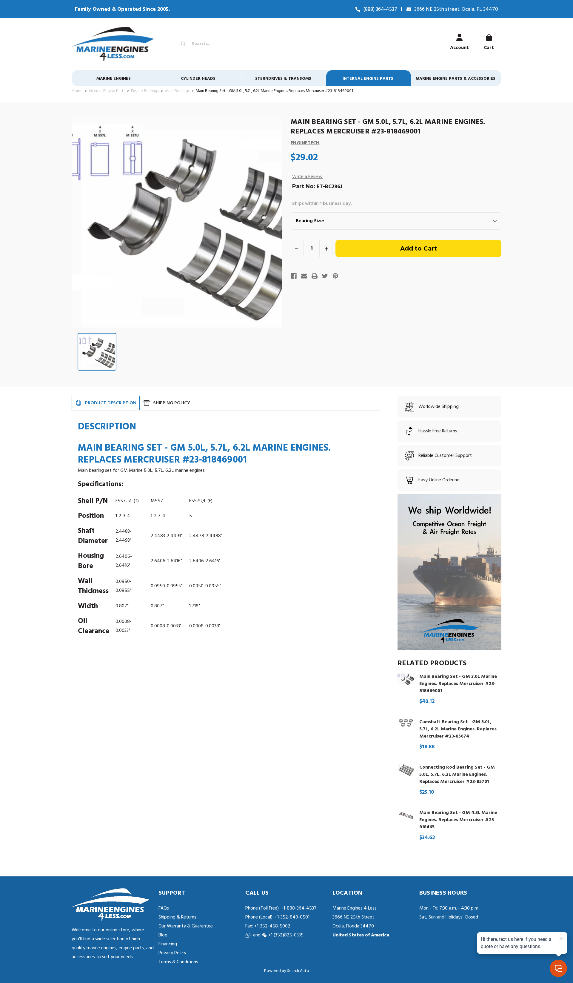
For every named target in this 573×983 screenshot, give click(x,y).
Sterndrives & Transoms (283, 79)
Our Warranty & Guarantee (185, 926)
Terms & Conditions (178, 962)
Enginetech (305, 143)
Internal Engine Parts (368, 79)
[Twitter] (325, 276)
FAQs (163, 908)
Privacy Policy (172, 953)
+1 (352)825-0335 (286, 935)
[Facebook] (294, 276)
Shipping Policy (171, 403)
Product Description (110, 403)
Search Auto (298, 970)
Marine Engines (113, 79)
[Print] (315, 276)
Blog (162, 935)
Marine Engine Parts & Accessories (455, 79)
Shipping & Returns (177, 917)
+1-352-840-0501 (291, 917)
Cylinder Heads (198, 79)
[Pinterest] (335, 276)
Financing (167, 944)
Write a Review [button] (307, 177)
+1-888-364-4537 (299, 908)
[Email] (304, 276)
